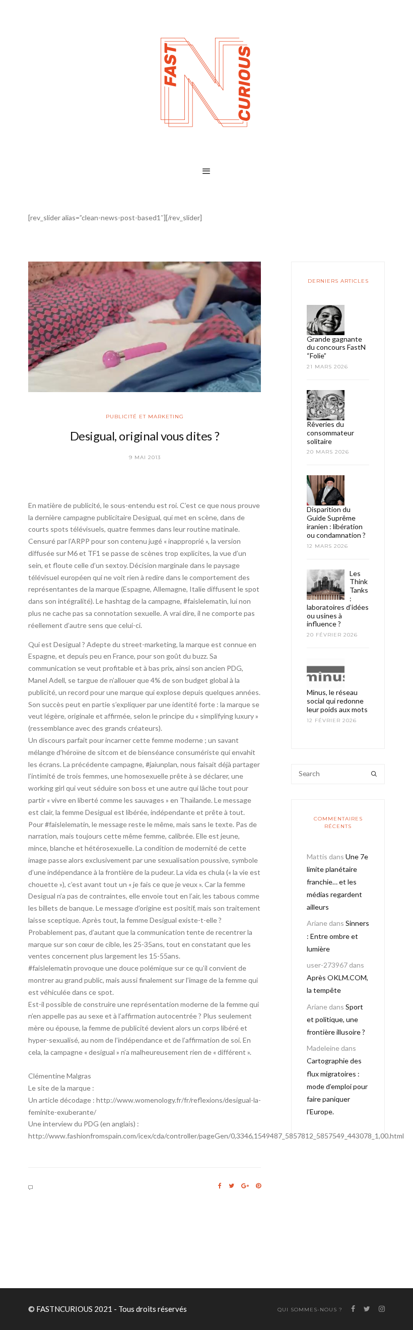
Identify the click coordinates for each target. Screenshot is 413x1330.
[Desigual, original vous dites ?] (144, 327)
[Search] (374, 774)
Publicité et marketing (145, 416)
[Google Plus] (245, 1186)
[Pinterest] (258, 1186)
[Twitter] (231, 1186)
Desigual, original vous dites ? (144, 435)
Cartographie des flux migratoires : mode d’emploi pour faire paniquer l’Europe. (337, 1086)
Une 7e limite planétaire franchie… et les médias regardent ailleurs (337, 882)
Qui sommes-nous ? (310, 1309)
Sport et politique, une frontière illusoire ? (336, 1019)
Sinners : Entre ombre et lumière (338, 936)
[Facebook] (220, 1186)
